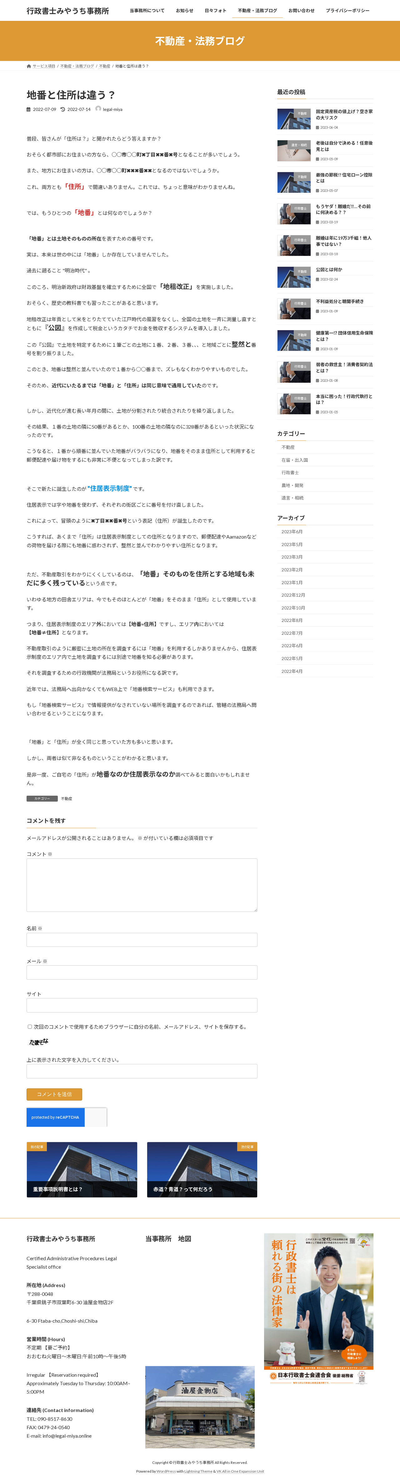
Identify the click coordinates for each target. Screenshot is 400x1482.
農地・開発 (292, 485)
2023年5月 (292, 544)
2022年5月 (292, 658)
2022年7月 (292, 633)
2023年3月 (292, 557)
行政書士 (290, 472)
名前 (34, 929)
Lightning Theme (198, 1471)
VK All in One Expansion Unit (240, 1471)
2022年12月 (293, 595)
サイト (34, 994)
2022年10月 (293, 607)
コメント (39, 854)
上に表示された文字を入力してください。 (74, 1060)
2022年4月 (292, 671)
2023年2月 (292, 569)
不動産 (66, 798)
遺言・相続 (292, 498)
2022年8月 (292, 620)
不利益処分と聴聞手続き (340, 301)
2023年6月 (292, 531)
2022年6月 (292, 646)
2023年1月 (292, 582)
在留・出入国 (295, 460)
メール (37, 961)
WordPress (166, 1471)
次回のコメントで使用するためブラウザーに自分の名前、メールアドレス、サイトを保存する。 (141, 1027)
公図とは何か (329, 269)
